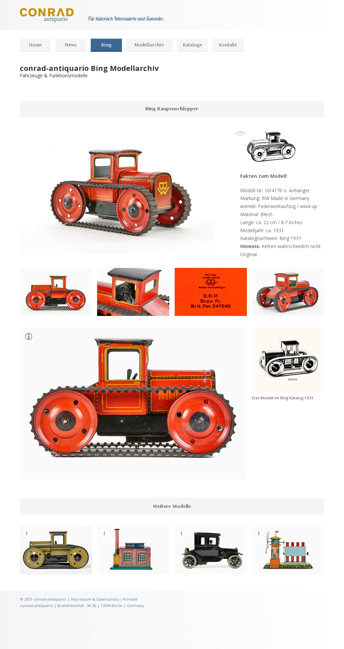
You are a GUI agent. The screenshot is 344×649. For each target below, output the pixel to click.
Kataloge (192, 45)
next (50, 245)
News (71, 45)
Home (35, 45)
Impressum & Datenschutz (95, 599)
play (39, 245)
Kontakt (228, 45)
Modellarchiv (149, 45)
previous (28, 245)
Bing (106, 45)
